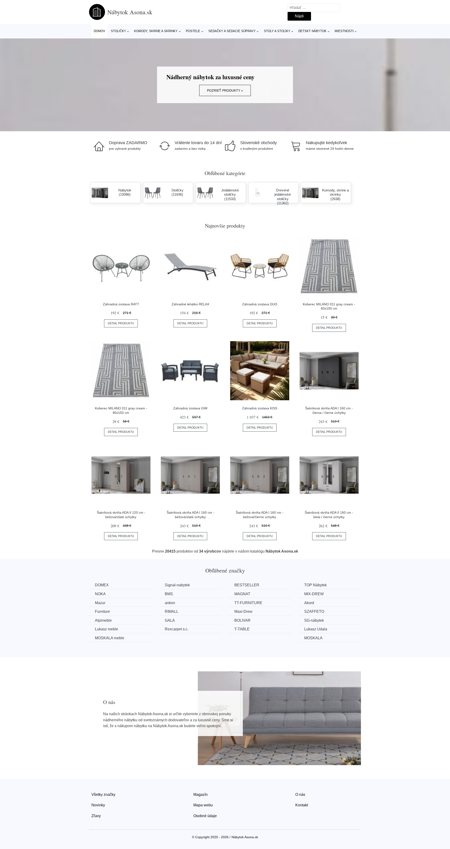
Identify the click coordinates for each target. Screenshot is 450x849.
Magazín (200, 795)
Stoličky (118, 31)
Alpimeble (103, 620)
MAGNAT (242, 594)
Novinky (98, 805)
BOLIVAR (242, 620)
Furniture (102, 611)
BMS (169, 594)
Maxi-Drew (243, 611)
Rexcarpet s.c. (176, 629)
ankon (170, 603)
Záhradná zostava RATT (121, 304)
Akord (309, 603)
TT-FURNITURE (248, 603)
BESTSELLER (246, 585)
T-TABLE (242, 629)
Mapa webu (203, 805)
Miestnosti (344, 31)
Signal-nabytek (177, 585)
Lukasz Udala (315, 629)
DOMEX (102, 585)
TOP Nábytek (315, 585)
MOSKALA (313, 638)
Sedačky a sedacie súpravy (232, 31)
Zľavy (96, 816)
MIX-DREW (314, 594)
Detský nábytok (312, 31)
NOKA (100, 594)
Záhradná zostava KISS (259, 408)
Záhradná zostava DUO (259, 304)
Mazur (100, 603)
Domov (99, 31)
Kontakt (301, 805)
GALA (170, 620)
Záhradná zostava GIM (190, 408)
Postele (193, 31)
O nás (300, 795)
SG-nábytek (314, 620)
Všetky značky (103, 795)
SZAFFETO (314, 611)
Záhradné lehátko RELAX (190, 304)
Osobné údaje (205, 816)
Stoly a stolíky (277, 31)
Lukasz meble (106, 629)
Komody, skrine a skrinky (156, 31)
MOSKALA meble (109, 638)
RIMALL (171, 611)
